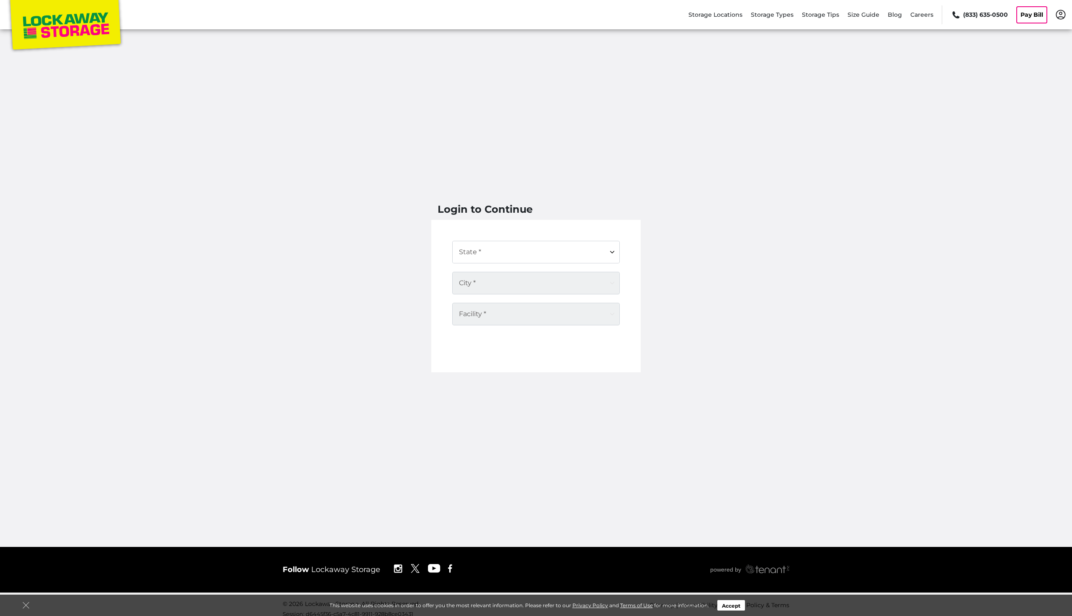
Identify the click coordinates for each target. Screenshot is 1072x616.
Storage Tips (820, 14)
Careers (921, 14)
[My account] (1061, 14)
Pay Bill (1031, 14)
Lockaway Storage (331, 569)
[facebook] (450, 568)
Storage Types (772, 14)
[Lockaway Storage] (65, 26)
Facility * (472, 314)
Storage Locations (715, 14)
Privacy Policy (590, 605)
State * (470, 252)
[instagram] (398, 568)
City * (467, 283)
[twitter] (415, 568)
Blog (895, 14)
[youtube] (434, 568)
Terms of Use (636, 605)
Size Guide (863, 14)
